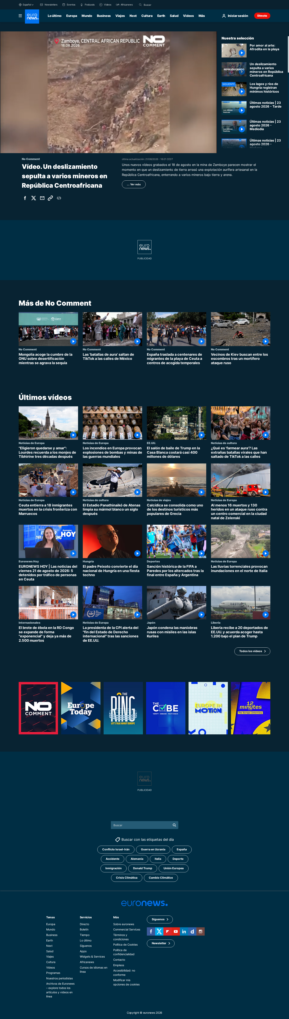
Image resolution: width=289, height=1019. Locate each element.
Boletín (84, 929)
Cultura (147, 16)
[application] (108, 92)
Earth (161, 16)
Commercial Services (126, 929)
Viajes (120, 16)
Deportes (153, 561)
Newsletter (159, 943)
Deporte (178, 858)
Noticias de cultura (224, 443)
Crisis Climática (126, 877)
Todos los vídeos (250, 651)
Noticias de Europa (31, 443)
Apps (83, 951)
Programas (53, 972)
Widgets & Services (92, 956)
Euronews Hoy (29, 561)
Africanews (87, 962)
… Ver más (134, 184)
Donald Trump (142, 868)
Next (133, 16)
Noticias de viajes (159, 500)
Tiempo (84, 935)
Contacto (119, 959)
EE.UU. (151, 443)
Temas (50, 917)
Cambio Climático (161, 877)
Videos (188, 16)
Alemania (137, 858)
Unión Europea (174, 868)
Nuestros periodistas (59, 978)
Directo (262, 15)
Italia (158, 858)
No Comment (28, 349)
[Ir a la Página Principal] (32, 16)
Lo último (55, 16)
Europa (71, 16)
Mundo (87, 16)
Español (27, 4)
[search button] (140, 5)
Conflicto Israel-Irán (116, 849)
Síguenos (86, 945)
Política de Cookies (125, 944)
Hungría (88, 561)
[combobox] (160, 5)
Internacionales (29, 622)
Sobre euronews (123, 924)
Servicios (86, 917)
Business (104, 16)
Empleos (118, 965)
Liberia (215, 622)
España (182, 849)
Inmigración (113, 868)
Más (116, 917)
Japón (151, 622)
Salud (174, 16)
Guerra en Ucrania (153, 849)
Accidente (112, 858)
